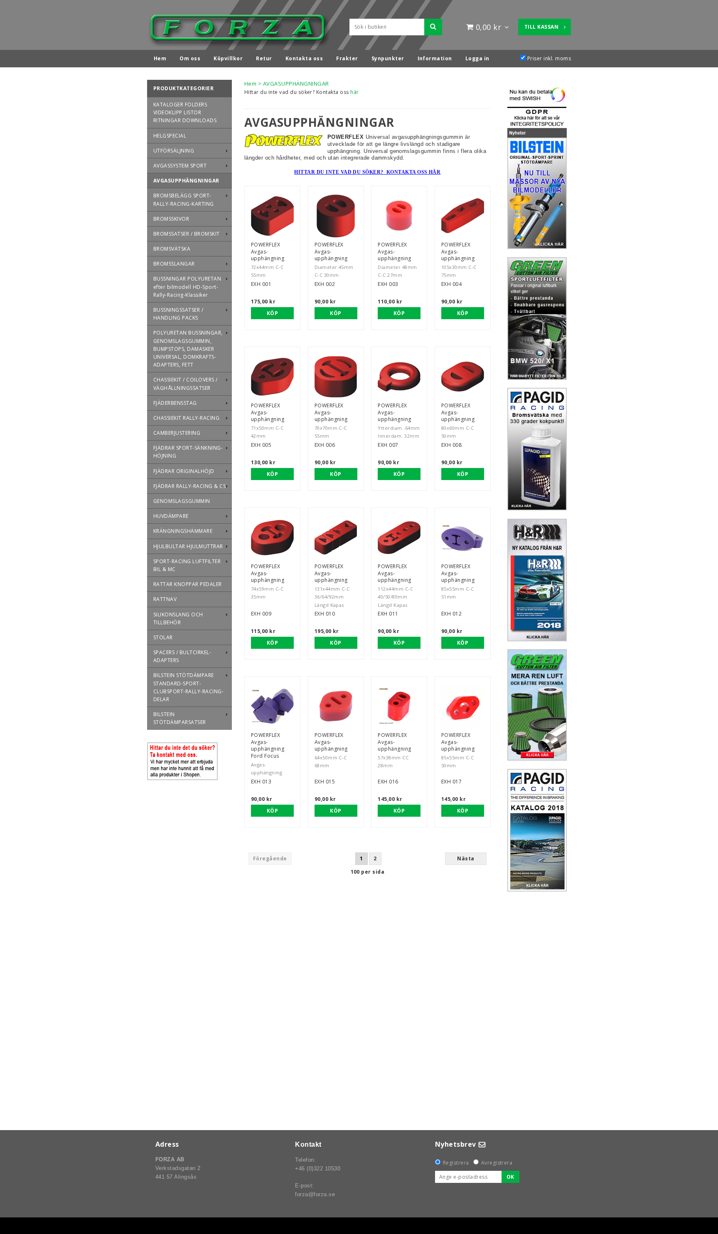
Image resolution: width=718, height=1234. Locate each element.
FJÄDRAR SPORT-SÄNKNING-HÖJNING (188, 451)
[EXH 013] (272, 706)
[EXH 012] (462, 537)
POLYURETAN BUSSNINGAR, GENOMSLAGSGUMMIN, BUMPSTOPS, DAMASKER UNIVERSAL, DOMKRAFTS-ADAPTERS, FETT (188, 348)
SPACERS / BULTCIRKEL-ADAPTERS (182, 656)
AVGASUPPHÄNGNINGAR (186, 180)
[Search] (433, 27)
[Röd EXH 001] (272, 216)
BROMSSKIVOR (171, 218)
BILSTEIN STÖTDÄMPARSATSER (179, 718)
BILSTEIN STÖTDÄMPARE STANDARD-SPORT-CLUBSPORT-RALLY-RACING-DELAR (188, 687)
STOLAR (163, 637)
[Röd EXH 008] (462, 376)
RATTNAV (165, 599)
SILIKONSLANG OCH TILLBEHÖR (178, 618)
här (354, 92)
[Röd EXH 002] (336, 216)
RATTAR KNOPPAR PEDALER (187, 584)
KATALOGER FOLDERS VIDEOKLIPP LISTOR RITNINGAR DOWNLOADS (184, 112)
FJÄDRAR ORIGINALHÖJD (183, 471)
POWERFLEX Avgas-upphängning (267, 251)
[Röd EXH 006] (336, 376)
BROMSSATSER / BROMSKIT (186, 233)
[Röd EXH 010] (336, 537)
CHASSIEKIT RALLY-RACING (186, 417)
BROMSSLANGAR (174, 263)
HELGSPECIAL (169, 135)
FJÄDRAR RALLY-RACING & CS (189, 486)
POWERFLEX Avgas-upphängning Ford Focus (267, 745)
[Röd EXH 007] (399, 376)
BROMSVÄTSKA (171, 248)
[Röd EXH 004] (462, 216)
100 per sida (368, 871)
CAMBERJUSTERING (176, 432)
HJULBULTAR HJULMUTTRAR (188, 546)
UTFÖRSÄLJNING (173, 150)
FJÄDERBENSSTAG (175, 402)
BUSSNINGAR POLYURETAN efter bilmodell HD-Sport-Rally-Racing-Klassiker (187, 286)
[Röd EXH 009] (272, 537)
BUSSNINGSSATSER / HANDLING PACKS (178, 313)
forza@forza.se (315, 1194)
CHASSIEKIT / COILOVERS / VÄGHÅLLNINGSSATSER (185, 383)
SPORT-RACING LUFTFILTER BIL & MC (187, 565)
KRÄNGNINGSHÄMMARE (182, 530)
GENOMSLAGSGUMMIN (181, 501)
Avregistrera (497, 1162)
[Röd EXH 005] (272, 376)
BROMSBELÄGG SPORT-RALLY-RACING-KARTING (183, 199)
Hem (250, 83)
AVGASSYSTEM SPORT (180, 165)
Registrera (456, 1162)
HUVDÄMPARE (171, 516)
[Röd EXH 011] (399, 537)
